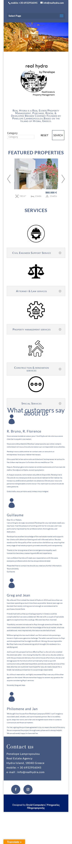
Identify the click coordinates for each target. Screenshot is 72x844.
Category (12, 133)
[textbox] (21, 136)
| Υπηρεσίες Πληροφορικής (43, 806)
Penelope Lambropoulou (27, 118)
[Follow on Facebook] (15, 789)
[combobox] (20, 137)
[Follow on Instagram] (28, 789)
